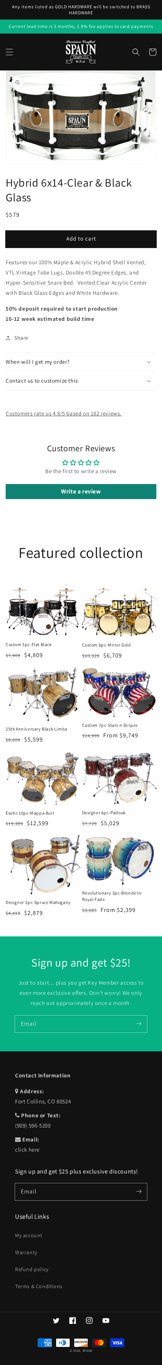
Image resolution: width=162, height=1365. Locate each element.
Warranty (26, 1252)
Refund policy (32, 1269)
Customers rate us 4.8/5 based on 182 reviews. (64, 413)
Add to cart (81, 238)
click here (27, 1149)
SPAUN (88, 1350)
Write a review (81, 491)
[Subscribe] (138, 1024)
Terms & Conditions (39, 1286)
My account (29, 1235)
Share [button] (21, 337)
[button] (9, 52)
